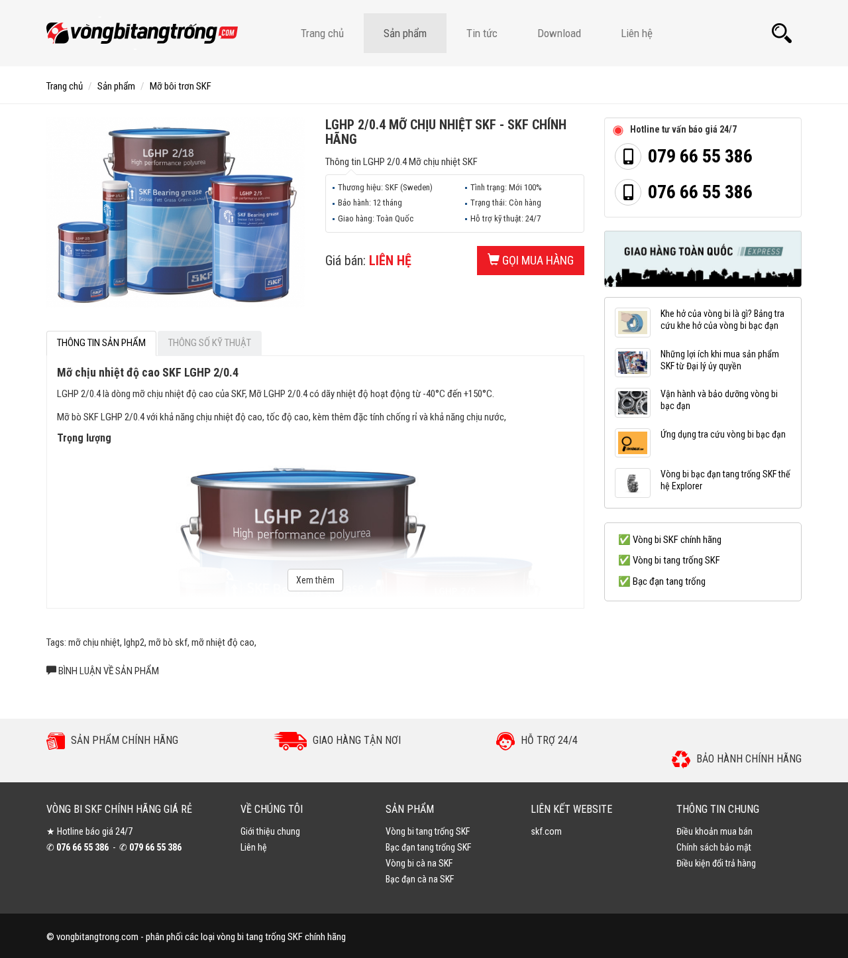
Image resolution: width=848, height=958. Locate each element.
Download (559, 33)
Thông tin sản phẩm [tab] (101, 343)
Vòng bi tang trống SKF (428, 831)
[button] (782, 33)
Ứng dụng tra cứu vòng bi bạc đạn (723, 434)
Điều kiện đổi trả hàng (716, 863)
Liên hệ (637, 33)
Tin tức (482, 33)
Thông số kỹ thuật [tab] (209, 343)
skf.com (546, 831)
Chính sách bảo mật (713, 847)
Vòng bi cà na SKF (419, 863)
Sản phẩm (405, 33)
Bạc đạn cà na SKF (420, 879)
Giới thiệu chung (270, 831)
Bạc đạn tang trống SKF (428, 847)
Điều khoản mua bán (714, 831)
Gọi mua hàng (537, 260)
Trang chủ (322, 33)
